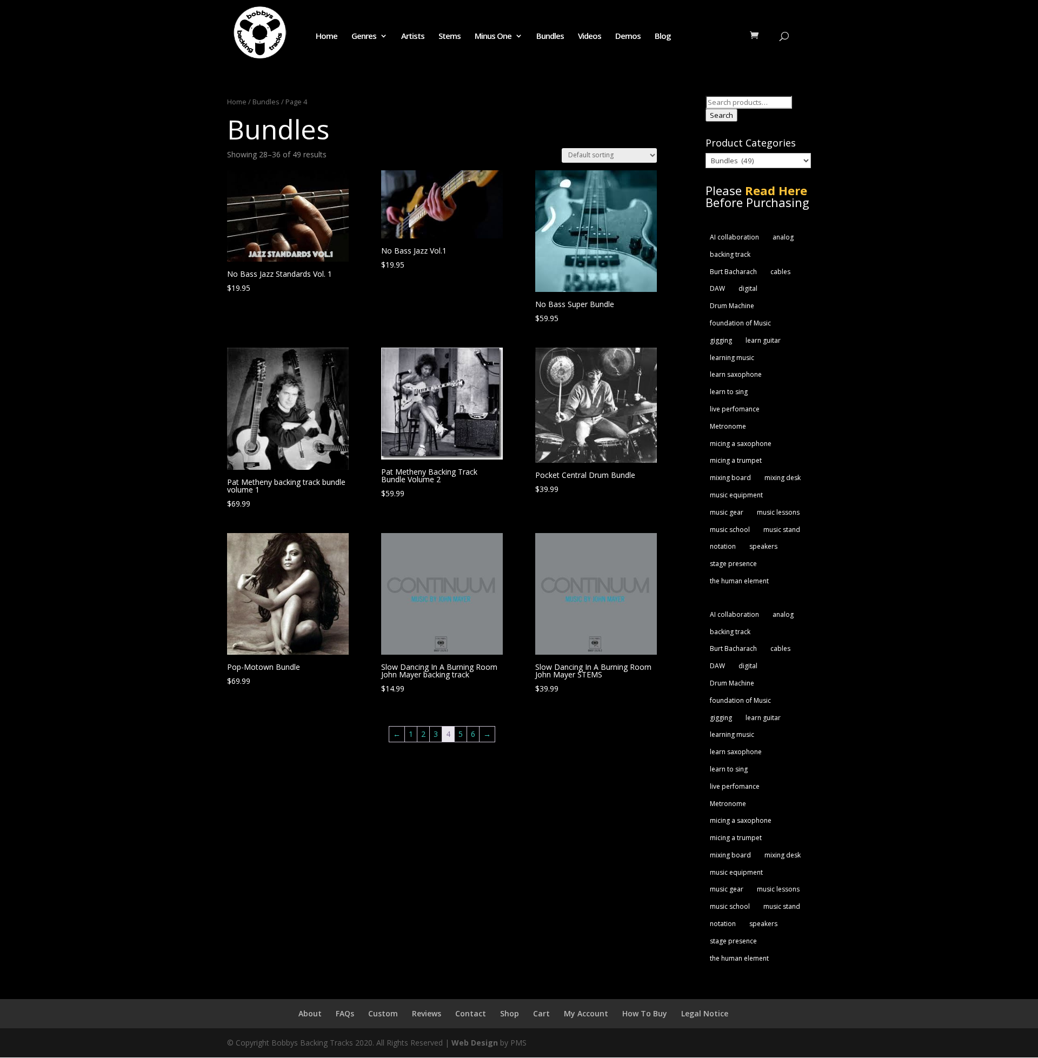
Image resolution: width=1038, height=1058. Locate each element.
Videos (589, 36)
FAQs (345, 1013)
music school (730, 529)
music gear (726, 512)
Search (721, 115)
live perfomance (735, 409)
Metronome (728, 426)
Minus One (493, 36)
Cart (541, 1013)
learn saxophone (736, 374)
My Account (586, 1013)
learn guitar (763, 340)
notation (723, 546)
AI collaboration (734, 237)
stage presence (733, 563)
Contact (470, 1013)
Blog (663, 36)
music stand (781, 529)
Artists (412, 36)
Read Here (776, 190)
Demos (628, 36)
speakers (763, 546)
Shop (509, 1013)
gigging (721, 340)
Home (326, 36)
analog (783, 237)
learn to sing (729, 391)
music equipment (736, 495)
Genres (363, 36)
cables (780, 271)
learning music (732, 357)
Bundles (550, 36)
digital (747, 288)
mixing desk (782, 477)
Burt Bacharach (733, 271)
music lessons (778, 512)
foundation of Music (740, 323)
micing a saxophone (740, 443)
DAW (717, 288)
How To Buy (644, 1013)
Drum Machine (732, 305)
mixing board (730, 477)
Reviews (426, 1013)
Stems (449, 36)
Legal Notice (704, 1013)
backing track (730, 254)
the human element (739, 580)
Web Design (474, 1042)
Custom (383, 1013)
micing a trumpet (736, 460)
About (310, 1013)
